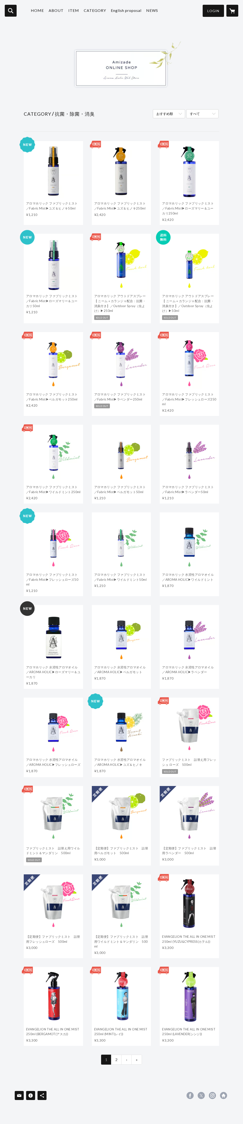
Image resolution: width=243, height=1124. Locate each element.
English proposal (126, 10)
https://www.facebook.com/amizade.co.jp (190, 1095)
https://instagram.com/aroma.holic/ (212, 1095)
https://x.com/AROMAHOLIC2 (201, 1095)
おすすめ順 (164, 114)
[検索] (11, 11)
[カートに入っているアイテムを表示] (232, 11)
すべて (195, 114)
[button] (213, 11)
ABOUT (56, 10)
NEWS (152, 10)
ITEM (73, 10)
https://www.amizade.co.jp (223, 1095)
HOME (37, 10)
